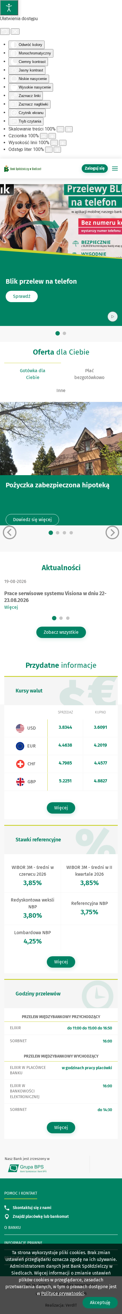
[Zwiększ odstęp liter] (57, 150)
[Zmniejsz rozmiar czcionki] (43, 136)
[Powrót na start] (22, 168)
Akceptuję (100, 1302)
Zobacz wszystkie (61, 632)
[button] (115, 168)
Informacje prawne (23, 1243)
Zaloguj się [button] (95, 168)
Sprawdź (21, 296)
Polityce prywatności (62, 1293)
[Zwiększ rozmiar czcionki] (52, 136)
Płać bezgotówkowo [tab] (89, 374)
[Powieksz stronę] (69, 129)
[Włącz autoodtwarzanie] (113, 316)
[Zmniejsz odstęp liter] (48, 150)
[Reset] (5, 31)
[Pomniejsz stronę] (60, 129)
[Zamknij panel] (15, 31)
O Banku (12, 1227)
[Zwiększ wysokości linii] (62, 143)
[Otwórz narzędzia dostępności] (9, 7)
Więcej (11, 607)
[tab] (57, 333)
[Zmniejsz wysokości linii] (54, 143)
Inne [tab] (61, 390)
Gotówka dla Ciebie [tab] (32, 374)
